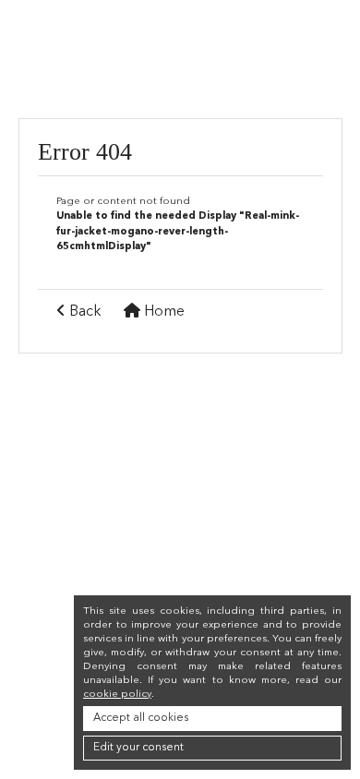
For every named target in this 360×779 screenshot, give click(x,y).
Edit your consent (138, 747)
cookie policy (117, 694)
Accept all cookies (140, 718)
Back (84, 312)
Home (162, 312)
